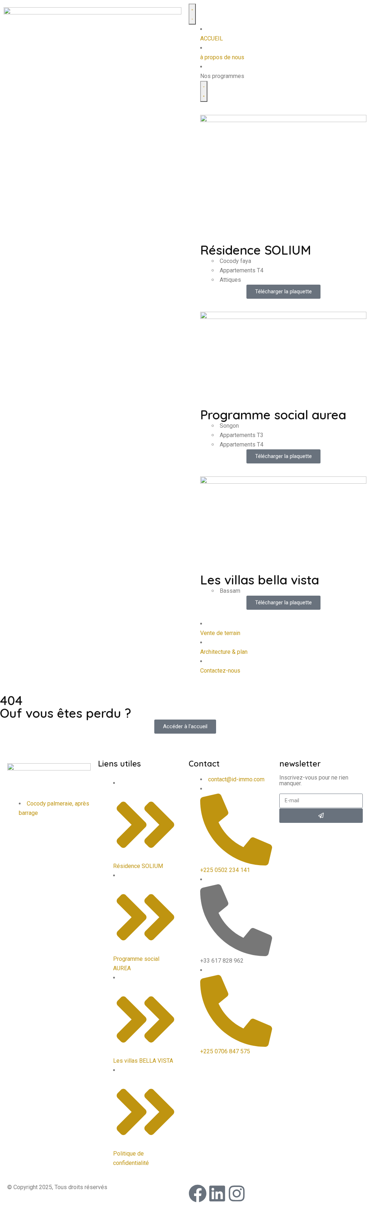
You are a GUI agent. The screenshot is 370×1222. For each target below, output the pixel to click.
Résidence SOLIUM (255, 250)
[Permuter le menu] (192, 14)
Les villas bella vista (259, 580)
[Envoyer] (321, 815)
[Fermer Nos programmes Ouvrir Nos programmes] (203, 91)
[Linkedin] (217, 1193)
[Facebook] (198, 1193)
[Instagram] (237, 1193)
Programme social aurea (273, 415)
